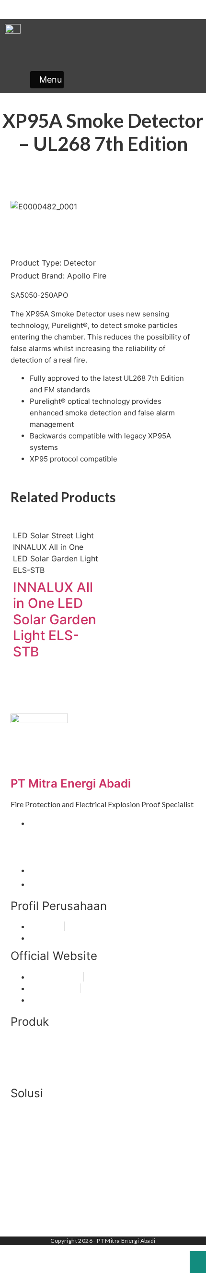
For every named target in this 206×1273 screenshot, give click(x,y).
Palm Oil (25, 1195)
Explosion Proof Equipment (59, 1059)
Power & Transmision (49, 1182)
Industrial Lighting (43, 1074)
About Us (151, 9)
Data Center (33, 1128)
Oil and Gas (31, 1114)
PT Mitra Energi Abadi (71, 783)
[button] (47, 79)
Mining (22, 1155)
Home (123, 9)
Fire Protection (38, 1044)
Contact (184, 9)
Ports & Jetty (34, 1168)
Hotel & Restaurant (45, 1141)
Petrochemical (36, 1208)
